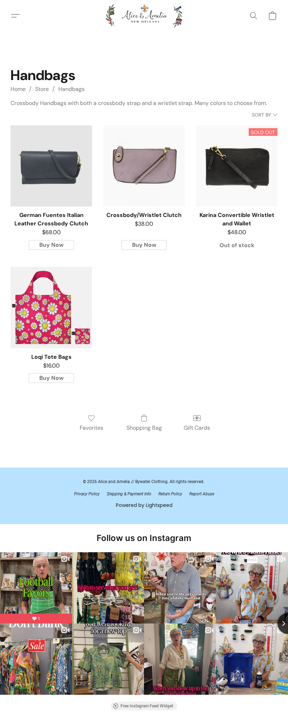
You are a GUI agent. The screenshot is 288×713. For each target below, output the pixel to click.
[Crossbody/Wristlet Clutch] (144, 166)
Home (18, 89)
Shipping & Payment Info (129, 493)
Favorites (91, 427)
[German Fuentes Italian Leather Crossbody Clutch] (51, 166)
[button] (144, 16)
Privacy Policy (87, 493)
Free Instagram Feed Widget (146, 706)
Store (42, 89)
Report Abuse (201, 493)
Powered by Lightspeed (144, 505)
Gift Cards (197, 427)
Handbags (71, 89)
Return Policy (170, 493)
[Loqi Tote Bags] (51, 307)
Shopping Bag (144, 427)
